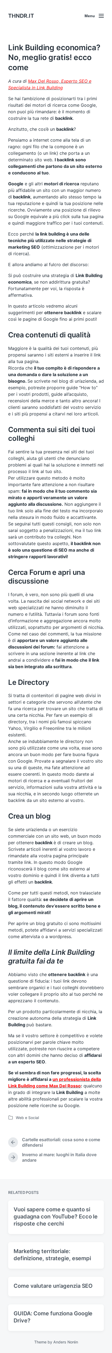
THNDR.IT (21, 16)
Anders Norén (65, 1342)
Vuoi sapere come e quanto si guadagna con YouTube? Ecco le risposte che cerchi (56, 1216)
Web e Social (27, 1117)
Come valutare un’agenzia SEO (53, 1286)
